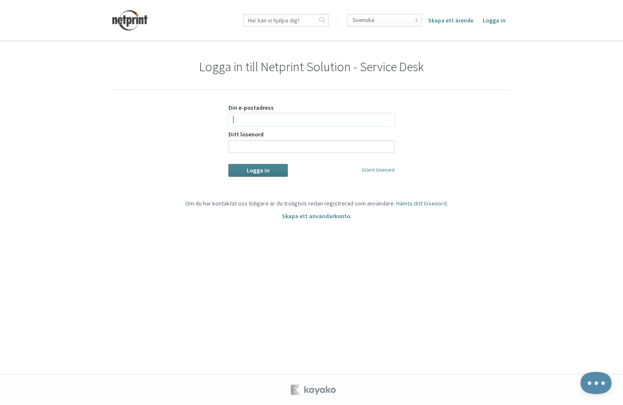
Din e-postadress (251, 107)
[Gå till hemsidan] (129, 20)
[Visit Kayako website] (314, 390)
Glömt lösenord (378, 169)
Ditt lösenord (246, 134)
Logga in (494, 20)
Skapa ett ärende (450, 20)
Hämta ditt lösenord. (422, 203)
